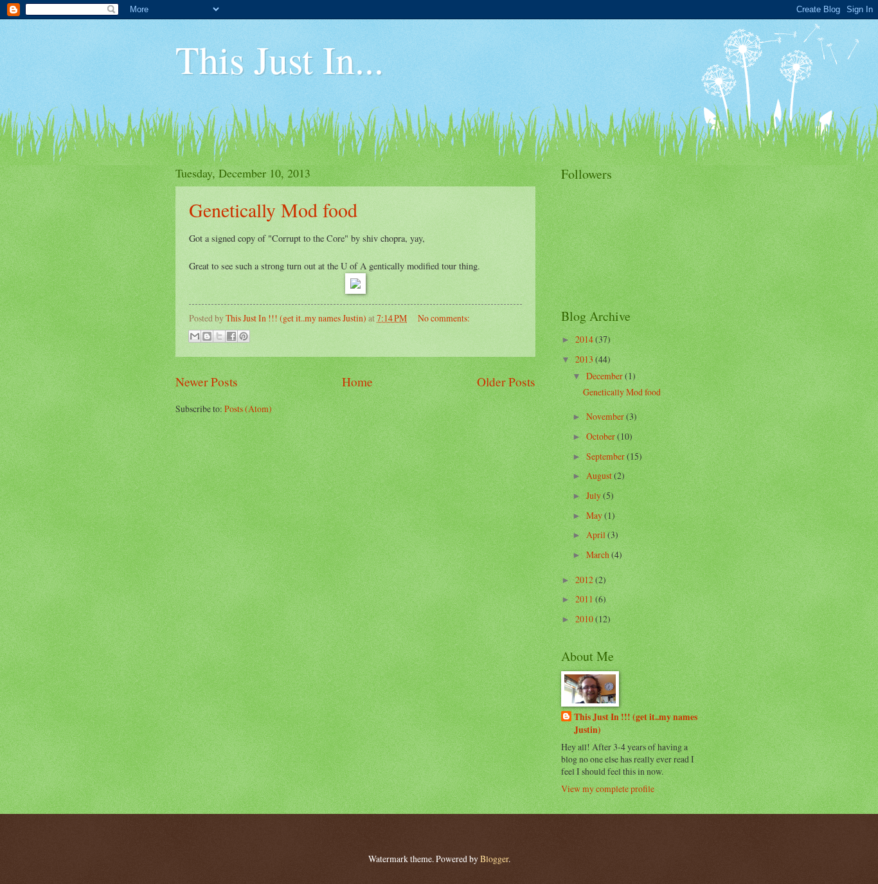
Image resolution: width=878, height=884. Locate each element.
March (598, 554)
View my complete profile (607, 788)
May (595, 515)
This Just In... (279, 59)
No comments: (444, 318)
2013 (585, 359)
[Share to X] (219, 336)
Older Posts (506, 382)
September (606, 456)
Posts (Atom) (248, 408)
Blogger (494, 858)
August (600, 475)
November (606, 416)
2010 (585, 619)
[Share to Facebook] (231, 336)
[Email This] (194, 336)
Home (357, 382)
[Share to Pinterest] (243, 336)
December (605, 376)
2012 (585, 579)
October (601, 436)
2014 (585, 339)
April (596, 534)
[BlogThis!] (207, 336)
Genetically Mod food (273, 209)
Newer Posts (206, 382)
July (594, 495)
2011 (585, 599)
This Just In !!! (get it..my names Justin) (635, 723)
